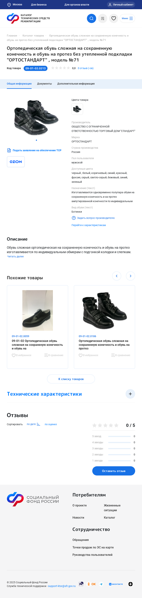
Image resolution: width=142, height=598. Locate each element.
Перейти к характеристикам (89, 225)
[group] (36, 117)
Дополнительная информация (76, 83)
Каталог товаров (33, 35)
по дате (31, 424)
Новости (78, 517)
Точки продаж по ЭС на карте (93, 547)
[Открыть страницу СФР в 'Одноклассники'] (91, 584)
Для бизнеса (39, 4)
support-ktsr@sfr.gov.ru (62, 586)
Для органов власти (77, 4)
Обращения (80, 540)
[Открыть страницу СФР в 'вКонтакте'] (116, 584)
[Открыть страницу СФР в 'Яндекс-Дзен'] (130, 584)
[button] (36, 140)
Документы (44, 83)
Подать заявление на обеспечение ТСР (37, 150)
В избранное (23, 355)
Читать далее (15, 256)
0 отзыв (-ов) (86, 68)
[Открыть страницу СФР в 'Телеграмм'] (101, 584)
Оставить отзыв (114, 471)
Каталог (109, 517)
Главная (12, 35)
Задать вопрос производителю (96, 217)
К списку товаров (71, 379)
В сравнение (55, 355)
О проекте (79, 505)
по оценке (51, 424)
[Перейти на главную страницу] (28, 18)
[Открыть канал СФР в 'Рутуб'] (81, 584)
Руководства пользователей (92, 555)
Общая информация (19, 83)
